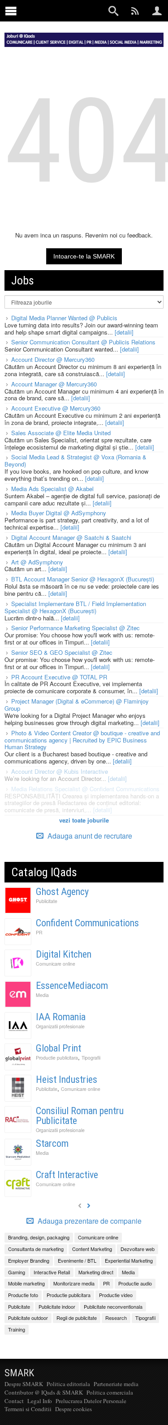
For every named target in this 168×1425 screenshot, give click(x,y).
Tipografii (91, 1057)
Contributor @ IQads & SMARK (43, 1392)
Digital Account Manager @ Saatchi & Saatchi (71, 537)
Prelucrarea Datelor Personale (91, 1401)
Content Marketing (92, 1248)
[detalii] (124, 332)
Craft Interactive (67, 1174)
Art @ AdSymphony (37, 562)
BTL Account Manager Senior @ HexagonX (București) (82, 579)
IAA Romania (61, 1016)
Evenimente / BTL (77, 1260)
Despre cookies (73, 1409)
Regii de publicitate (76, 1317)
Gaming (16, 1272)
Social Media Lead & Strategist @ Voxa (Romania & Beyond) (75, 460)
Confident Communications (87, 923)
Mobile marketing (26, 1283)
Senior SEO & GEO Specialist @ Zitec (61, 652)
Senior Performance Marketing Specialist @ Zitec (75, 627)
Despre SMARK (23, 1384)
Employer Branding (28, 1260)
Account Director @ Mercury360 (53, 359)
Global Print (58, 1048)
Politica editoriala (68, 1384)
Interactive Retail (52, 1272)
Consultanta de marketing (36, 1248)
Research (116, 1317)
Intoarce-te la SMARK (84, 256)
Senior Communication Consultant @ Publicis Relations (83, 342)
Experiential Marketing (129, 1260)
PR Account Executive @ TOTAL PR (59, 677)
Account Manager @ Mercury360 (54, 384)
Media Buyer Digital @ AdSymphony (58, 513)
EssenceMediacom (72, 985)
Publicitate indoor (57, 1306)
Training (16, 1329)
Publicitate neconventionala (113, 1306)
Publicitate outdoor (28, 1317)
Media (42, 995)
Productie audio (135, 1283)
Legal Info (39, 1401)
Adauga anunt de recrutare (89, 836)
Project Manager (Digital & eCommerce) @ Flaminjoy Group (76, 704)
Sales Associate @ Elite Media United (61, 432)
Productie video (116, 1294)
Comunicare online (55, 963)
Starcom (52, 1143)
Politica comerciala (109, 1392)
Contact (14, 1401)
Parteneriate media (116, 1384)
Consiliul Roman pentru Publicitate (80, 1115)
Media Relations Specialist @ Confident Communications (85, 789)
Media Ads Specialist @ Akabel (52, 488)
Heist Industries (66, 1079)
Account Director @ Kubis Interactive (59, 771)
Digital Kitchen (63, 954)
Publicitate (46, 901)
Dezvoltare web (138, 1248)
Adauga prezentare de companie (89, 1221)
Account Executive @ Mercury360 (55, 408)
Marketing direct (95, 1272)
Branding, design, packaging (38, 1237)
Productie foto (23, 1294)
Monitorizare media (74, 1283)
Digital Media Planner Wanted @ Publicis (64, 318)
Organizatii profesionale (60, 1026)
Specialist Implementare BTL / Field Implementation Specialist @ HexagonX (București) (75, 607)
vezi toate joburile (84, 820)
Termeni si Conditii (28, 1409)
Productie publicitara (57, 1057)
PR (39, 932)
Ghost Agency (62, 891)
